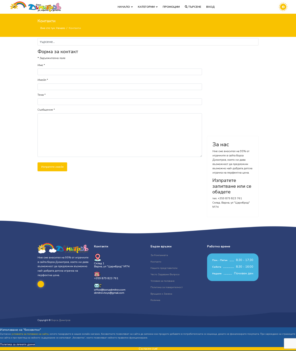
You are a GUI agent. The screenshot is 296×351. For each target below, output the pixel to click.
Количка (155, 300)
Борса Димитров (60, 320)
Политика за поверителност (167, 287)
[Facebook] (283, 7)
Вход (210, 7)
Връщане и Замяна (161, 293)
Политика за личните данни (17, 344)
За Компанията (159, 255)
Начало (124, 7)
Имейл (43, 80)
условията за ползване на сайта (29, 334)
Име (41, 65)
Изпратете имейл (52, 167)
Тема (42, 95)
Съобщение (46, 110)
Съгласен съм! (148, 348)
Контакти (156, 261)
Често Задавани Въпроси (165, 274)
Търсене (194, 7)
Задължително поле (51, 58)
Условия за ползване (163, 281)
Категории (146, 7)
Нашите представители (164, 268)
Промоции (171, 7)
